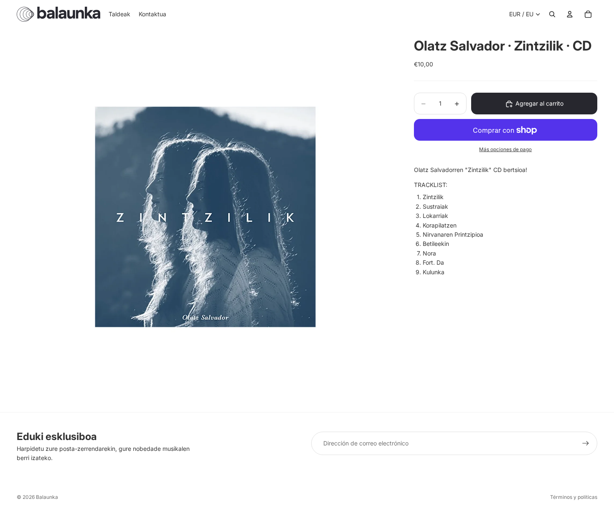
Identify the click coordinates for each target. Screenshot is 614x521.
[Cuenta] (570, 14)
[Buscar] (552, 14)
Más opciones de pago (505, 150)
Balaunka (47, 497)
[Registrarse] (586, 443)
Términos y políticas (573, 497)
